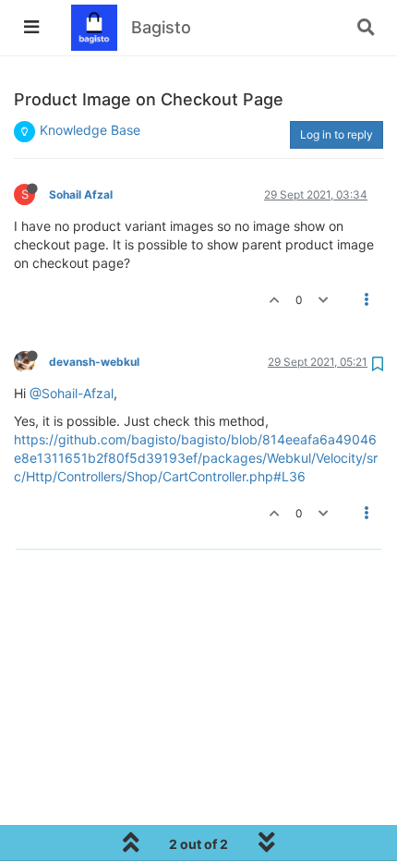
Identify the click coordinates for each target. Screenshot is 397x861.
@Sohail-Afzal (72, 393)
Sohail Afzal (81, 194)
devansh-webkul (94, 362)
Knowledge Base (90, 130)
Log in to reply (336, 134)
